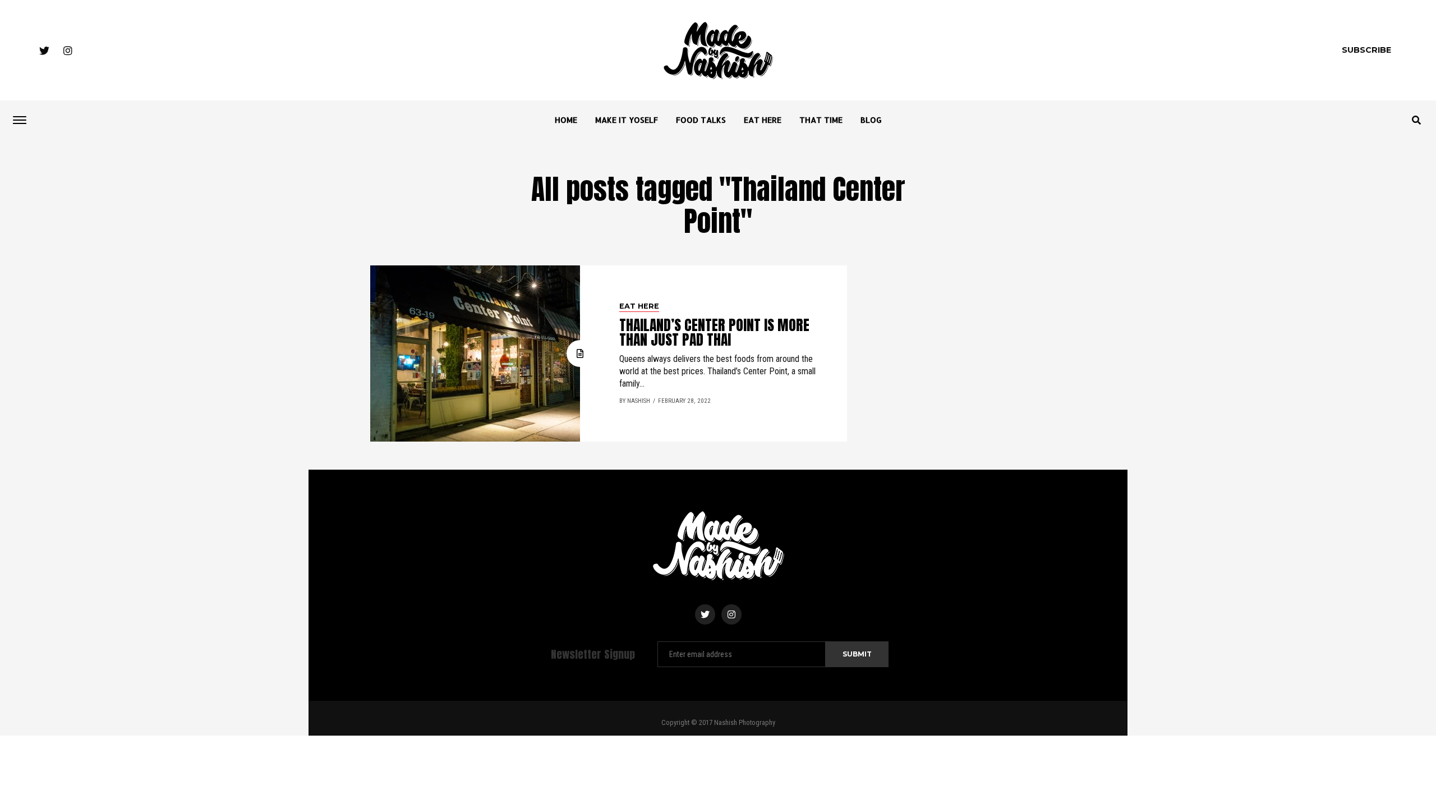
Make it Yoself (626, 120)
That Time (821, 120)
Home (566, 120)
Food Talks (701, 120)
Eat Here (762, 120)
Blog (871, 120)
